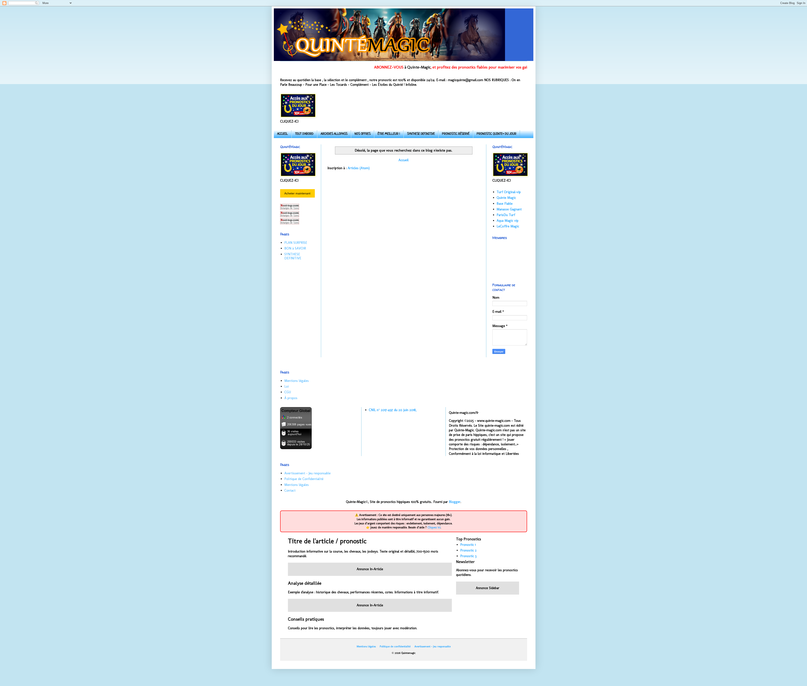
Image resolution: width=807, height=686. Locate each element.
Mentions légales (296, 381)
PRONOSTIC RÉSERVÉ (455, 134)
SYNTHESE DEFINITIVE (421, 134)
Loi (286, 386)
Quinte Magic (506, 198)
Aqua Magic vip (507, 221)
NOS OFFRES (363, 134)
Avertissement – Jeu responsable (307, 473)
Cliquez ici (433, 527)
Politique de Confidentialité (303, 479)
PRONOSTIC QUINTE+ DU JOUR (496, 134)
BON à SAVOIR (295, 248)
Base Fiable (505, 204)
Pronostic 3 (468, 556)
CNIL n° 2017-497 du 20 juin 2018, (393, 410)
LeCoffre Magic (508, 226)
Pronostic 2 (468, 550)
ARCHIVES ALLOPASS (334, 134)
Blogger (454, 502)
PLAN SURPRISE (295, 243)
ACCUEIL (282, 134)
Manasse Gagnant (509, 209)
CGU (287, 392)
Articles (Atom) (359, 168)
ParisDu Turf (506, 215)
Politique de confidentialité (395, 646)
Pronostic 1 (468, 545)
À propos (290, 398)
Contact (289, 490)
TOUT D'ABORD (304, 134)
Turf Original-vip (509, 192)
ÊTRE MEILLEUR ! (389, 134)
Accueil (403, 160)
